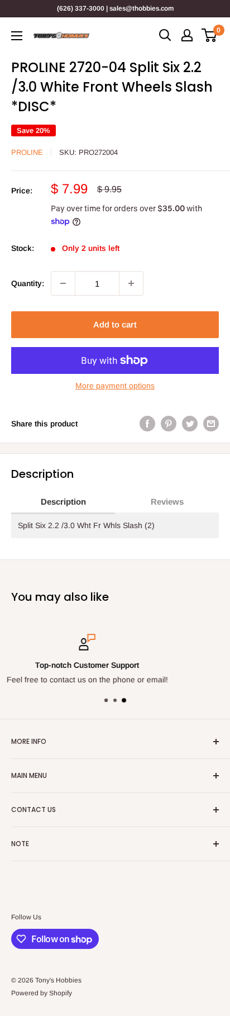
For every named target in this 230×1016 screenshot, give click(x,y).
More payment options (115, 385)
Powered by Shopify (41, 993)
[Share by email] (211, 423)
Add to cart (115, 324)
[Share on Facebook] (147, 423)
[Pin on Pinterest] (168, 423)
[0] (210, 35)
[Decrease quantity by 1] (63, 283)
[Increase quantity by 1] (131, 283)
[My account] (187, 35)
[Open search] (165, 35)
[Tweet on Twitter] (190, 423)
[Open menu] (16, 35)
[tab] (63, 502)
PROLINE (27, 152)
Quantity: (27, 283)
